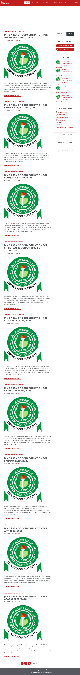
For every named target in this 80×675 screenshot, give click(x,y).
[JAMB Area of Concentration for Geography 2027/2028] (58, 62)
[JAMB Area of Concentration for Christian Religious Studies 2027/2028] (58, 88)
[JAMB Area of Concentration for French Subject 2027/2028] (58, 71)
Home (27, 3)
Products (35, 3)
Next (35, 663)
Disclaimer (47, 670)
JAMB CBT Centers (63, 115)
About (31, 670)
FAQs (66, 3)
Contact (75, 3)
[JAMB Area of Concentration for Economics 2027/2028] (58, 79)
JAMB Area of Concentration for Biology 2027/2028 (26, 459)
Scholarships (57, 3)
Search (70, 34)
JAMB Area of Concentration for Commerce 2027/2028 (26, 319)
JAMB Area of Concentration (14, 31)
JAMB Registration (63, 117)
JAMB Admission (62, 112)
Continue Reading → (12, 95)
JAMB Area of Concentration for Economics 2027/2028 (26, 176)
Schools (45, 3)
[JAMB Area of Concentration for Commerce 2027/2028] (58, 97)
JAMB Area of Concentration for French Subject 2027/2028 (26, 106)
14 (30, 663)
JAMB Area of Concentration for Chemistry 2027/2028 (26, 389)
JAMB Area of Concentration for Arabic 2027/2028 (26, 598)
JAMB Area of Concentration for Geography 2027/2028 (26, 36)
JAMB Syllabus (62, 120)
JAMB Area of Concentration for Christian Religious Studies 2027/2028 (26, 248)
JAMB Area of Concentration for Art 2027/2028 (26, 530)
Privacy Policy (39, 670)
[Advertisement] (40, 17)
